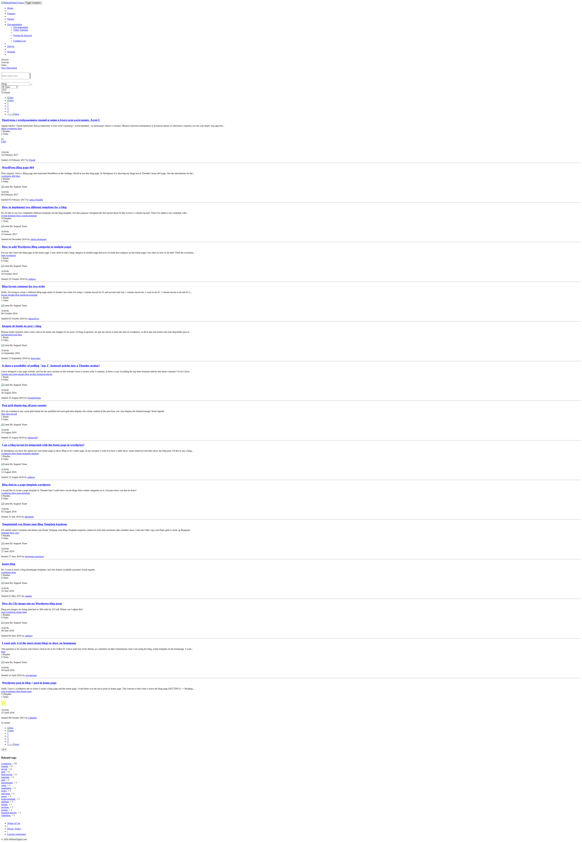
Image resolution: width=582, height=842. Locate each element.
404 (14, 176)
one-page (6, 793)
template (12, 215)
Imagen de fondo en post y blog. (22, 326)
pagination (6, 788)
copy (17, 533)
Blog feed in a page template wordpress (26, 484)
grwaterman (31, 675)
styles (4, 791)
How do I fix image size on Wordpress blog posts (32, 603)
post (15, 334)
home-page (26, 691)
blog (20, 128)
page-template (23, 493)
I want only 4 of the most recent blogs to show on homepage (39, 643)
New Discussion (9, 68)
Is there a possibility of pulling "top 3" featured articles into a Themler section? (51, 365)
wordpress (12, 128)
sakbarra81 (32, 437)
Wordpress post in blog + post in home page (29, 682)
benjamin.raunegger (34, 556)
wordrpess (11, 255)
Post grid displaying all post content (24, 405)
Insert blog (8, 563)
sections (5, 807)
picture (4, 810)
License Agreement (16, 834)
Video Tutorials (20, 30)
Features (11, 13)
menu (4, 128)
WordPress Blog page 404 (18, 167)
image (19, 612)
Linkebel (32, 717)
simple (4, 804)
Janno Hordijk (36, 199)
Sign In (10, 46)
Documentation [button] (14, 24)
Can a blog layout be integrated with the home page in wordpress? (43, 444)
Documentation (20, 27)
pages (4, 796)
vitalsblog (6, 815)
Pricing (10, 19)
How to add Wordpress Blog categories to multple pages (36, 246)
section (33, 374)
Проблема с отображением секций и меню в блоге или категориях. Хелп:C (51, 120)
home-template (24, 453)
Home (10, 8)
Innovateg (35, 358)
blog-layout (11, 414)
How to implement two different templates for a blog (34, 207)
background (7, 334)
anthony (32, 279)
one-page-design (17, 374)
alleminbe (29, 516)
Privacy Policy (14, 828)
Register (11, 51)
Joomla (11, 295)
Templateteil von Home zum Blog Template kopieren (34, 524)
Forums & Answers (22, 35)
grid (3, 780)
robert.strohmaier (38, 239)
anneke (28, 596)
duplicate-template (28, 295)
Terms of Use (13, 823)
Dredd (32, 160)
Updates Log (19, 41)
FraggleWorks (34, 398)
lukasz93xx (33, 318)
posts (4, 785)
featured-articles (44, 374)
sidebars (35, 453)
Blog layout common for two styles (23, 286)
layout (4, 215)
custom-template (29, 215)
